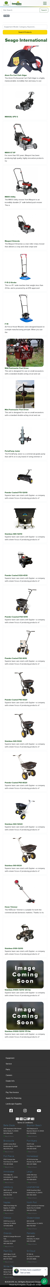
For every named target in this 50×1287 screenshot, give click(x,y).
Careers (9, 1075)
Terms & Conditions (25, 1122)
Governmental (11, 1086)
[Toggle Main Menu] (45, 3)
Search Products (25, 32)
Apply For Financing (13, 1098)
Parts (8, 1069)
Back (7, 16)
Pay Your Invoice (12, 1092)
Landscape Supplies (14, 1104)
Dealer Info (10, 1081)
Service (9, 1064)
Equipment (10, 1058)
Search (44, 10)
